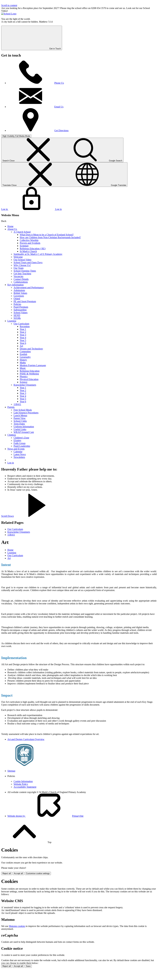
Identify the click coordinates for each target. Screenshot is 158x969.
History (23, 359)
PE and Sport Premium (25, 301)
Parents (11, 407)
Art (21, 346)
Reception (25, 326)
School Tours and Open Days (28, 262)
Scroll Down (7, 516)
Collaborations (21, 282)
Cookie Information (23, 781)
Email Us (58, 106)
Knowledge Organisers (25, 385)
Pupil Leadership (22, 446)
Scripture (24, 245)
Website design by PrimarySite (45, 816)
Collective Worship (29, 240)
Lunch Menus (20, 415)
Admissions (19, 290)
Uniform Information (24, 426)
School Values (20, 312)
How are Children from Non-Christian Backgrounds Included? (50, 237)
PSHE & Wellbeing (29, 373)
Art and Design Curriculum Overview (25, 739)
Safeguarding (20, 309)
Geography (25, 357)
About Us (12, 229)
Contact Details (21, 279)
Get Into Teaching (22, 273)
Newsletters (19, 457)
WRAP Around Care (24, 432)
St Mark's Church (28, 251)
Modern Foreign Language (33, 365)
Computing (25, 351)
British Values (20, 293)
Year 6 (23, 343)
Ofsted (17, 298)
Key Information (15, 284)
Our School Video (22, 259)
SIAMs (17, 318)
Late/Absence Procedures (26, 412)
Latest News (20, 454)
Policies (17, 304)
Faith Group (19, 443)
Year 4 (23, 337)
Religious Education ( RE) (33, 248)
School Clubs (20, 421)
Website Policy (21, 784)
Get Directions (61, 130)
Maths (23, 362)
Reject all (6, 873)
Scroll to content (9, 5)
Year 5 (23, 340)
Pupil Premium (21, 307)
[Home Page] (8, 13)
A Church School (22, 232)
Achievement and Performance (29, 287)
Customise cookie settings (38, 873)
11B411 (17, 404)
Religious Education (30, 371)
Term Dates (19, 423)
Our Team (18, 268)
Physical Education (29, 379)
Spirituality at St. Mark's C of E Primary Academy (38, 254)
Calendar (18, 451)
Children (11, 435)
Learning (11, 321)
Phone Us (59, 83)
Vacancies (18, 276)
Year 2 (23, 332)
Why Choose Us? (22, 265)
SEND (17, 315)
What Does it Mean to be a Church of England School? (47, 234)
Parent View (20, 418)
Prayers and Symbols (30, 243)
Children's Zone (21, 437)
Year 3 (23, 334)
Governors (19, 296)
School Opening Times (25, 270)
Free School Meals (23, 410)
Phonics (23, 376)
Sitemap (11, 771)
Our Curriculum (21, 323)
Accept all (18, 873)
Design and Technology (31, 348)
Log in (10, 462)
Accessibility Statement (25, 787)
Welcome (18, 257)
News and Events (16, 448)
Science (23, 382)
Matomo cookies (17, 926)
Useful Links (20, 429)
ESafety (17, 440)
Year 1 (23, 329)
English (23, 354)
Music (23, 368)
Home (10, 226)
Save (28, 966)
